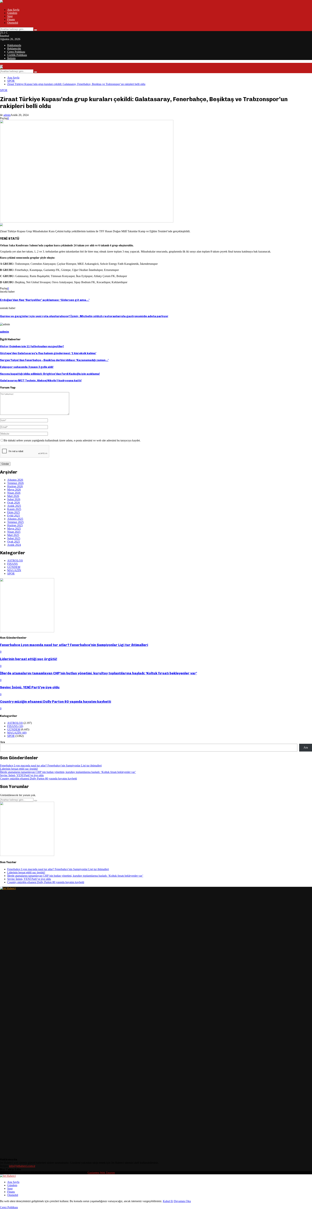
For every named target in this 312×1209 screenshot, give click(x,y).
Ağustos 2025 (15, 518)
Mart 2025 (13, 535)
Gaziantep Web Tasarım (101, 1172)
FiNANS (12, 563)
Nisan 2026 (13, 492)
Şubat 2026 (13, 499)
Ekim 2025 (13, 512)
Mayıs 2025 (14, 528)
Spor (10, 16)
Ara (2, 742)
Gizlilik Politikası (17, 55)
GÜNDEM (13, 567)
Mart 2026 (13, 496)
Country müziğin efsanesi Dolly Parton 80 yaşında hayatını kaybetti (55, 702)
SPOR (3, 90)
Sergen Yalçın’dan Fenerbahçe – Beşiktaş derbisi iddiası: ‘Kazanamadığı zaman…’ (54, 360)
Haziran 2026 (15, 486)
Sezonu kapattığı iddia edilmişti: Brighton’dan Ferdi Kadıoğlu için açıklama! (50, 373)
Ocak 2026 (13, 502)
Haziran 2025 (15, 525)
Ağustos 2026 (15, 479)
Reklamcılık (14, 48)
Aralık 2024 (14, 544)
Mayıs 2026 (14, 489)
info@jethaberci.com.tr (22, 1165)
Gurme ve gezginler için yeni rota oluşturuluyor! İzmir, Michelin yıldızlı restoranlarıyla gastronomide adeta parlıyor (84, 316)
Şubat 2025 (13, 538)
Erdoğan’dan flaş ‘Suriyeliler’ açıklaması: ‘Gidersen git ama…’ (44, 300)
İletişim (11, 58)
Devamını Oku (182, 1201)
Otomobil (12, 22)
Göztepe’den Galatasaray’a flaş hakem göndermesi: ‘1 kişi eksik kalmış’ (48, 353)
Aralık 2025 (14, 505)
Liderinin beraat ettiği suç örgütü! (28, 659)
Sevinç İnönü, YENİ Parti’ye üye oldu (30, 687)
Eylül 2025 (13, 515)
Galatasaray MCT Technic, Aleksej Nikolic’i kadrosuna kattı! (41, 380)
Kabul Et (168, 1201)
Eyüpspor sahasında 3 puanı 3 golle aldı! (26, 367)
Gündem (12, 12)
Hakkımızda (14, 45)
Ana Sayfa (13, 9)
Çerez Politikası (16, 51)
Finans (11, 19)
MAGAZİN (14, 570)
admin (6, 114)
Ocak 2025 (13, 541)
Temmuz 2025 (15, 522)
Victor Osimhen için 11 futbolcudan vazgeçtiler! (32, 346)
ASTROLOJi (15, 560)
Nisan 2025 (13, 531)
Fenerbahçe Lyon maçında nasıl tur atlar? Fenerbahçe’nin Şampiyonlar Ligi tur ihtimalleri (74, 645)
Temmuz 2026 (15, 483)
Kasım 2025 (14, 509)
